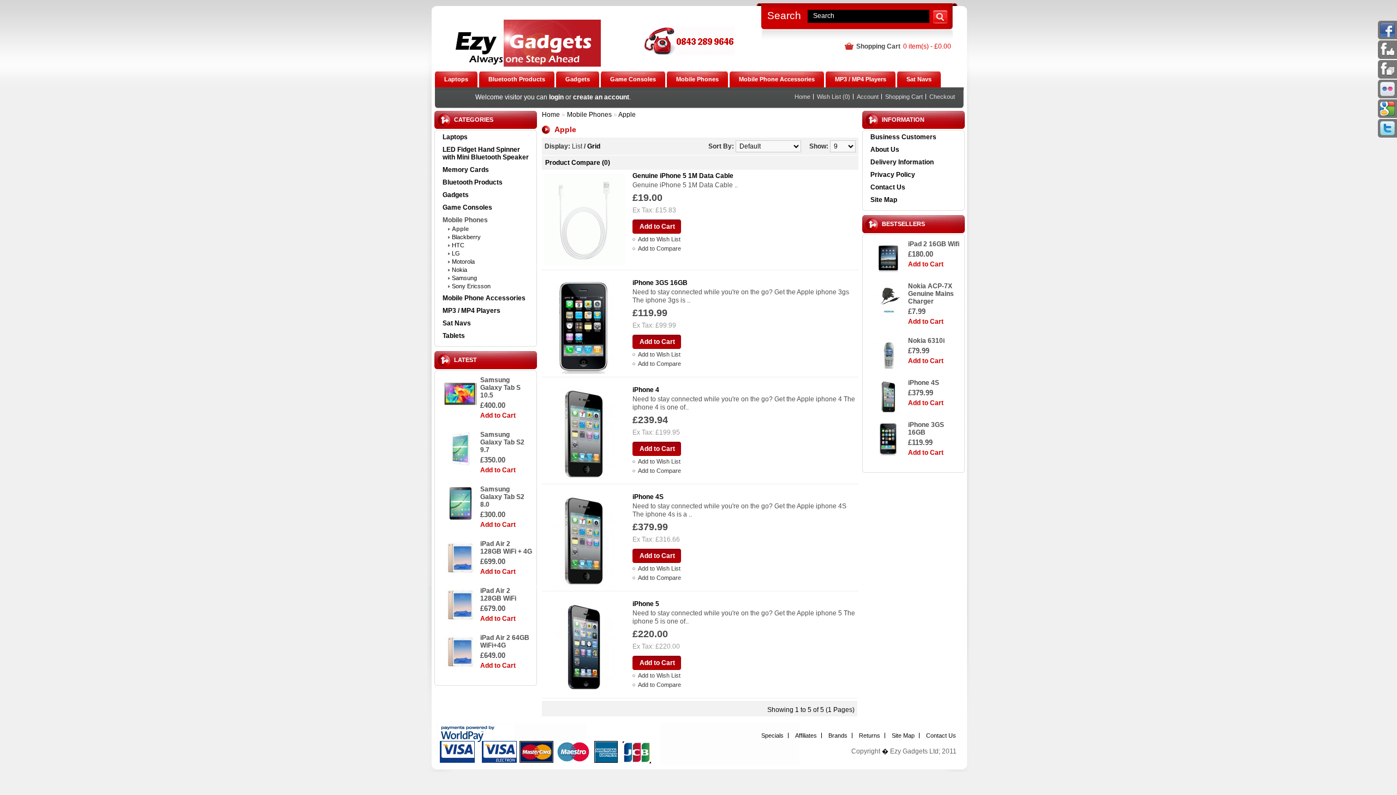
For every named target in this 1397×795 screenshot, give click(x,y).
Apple (460, 229)
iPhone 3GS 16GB (926, 428)
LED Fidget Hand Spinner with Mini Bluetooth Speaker (486, 153)
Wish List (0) (833, 96)
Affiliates (806, 735)
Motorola (463, 261)
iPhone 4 (645, 390)
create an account (601, 97)
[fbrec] (1387, 74)
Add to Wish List (659, 239)
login (556, 97)
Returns (869, 735)
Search (784, 15)
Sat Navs (457, 323)
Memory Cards (466, 170)
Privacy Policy (892, 175)
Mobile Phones (465, 220)
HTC (458, 245)
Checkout (942, 96)
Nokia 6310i (926, 341)
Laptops (455, 137)
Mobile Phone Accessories (484, 298)
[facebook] (1387, 35)
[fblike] (1387, 54)
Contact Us (887, 187)
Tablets (454, 336)
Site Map (883, 200)
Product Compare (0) (577, 163)
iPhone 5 (645, 604)
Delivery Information (902, 162)
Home (802, 96)
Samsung (464, 278)
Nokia (459, 269)
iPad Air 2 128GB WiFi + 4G (506, 547)
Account (868, 96)
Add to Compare (659, 248)
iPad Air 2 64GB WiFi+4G (504, 641)
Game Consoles (467, 207)
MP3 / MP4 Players (471, 311)
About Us (884, 149)
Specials (772, 735)
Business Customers (903, 137)
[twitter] (1387, 133)
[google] (1387, 113)
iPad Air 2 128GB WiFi (498, 594)
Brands (837, 735)
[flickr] (1387, 94)
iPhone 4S (923, 383)
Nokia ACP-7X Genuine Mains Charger (931, 293)
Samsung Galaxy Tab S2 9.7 (502, 442)
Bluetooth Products (473, 182)
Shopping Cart (904, 96)
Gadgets (456, 195)
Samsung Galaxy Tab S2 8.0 (502, 496)
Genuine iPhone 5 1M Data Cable (682, 176)
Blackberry (466, 237)
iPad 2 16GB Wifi (933, 244)
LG (456, 253)
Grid (593, 146)
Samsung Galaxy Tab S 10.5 (500, 387)
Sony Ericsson (471, 286)
